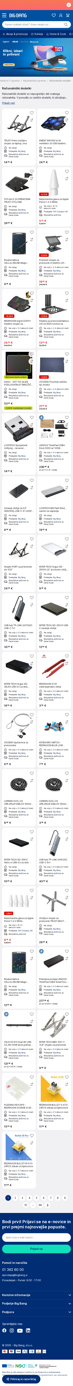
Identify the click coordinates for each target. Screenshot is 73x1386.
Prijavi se (36, 1249)
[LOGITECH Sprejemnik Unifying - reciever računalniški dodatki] (19, 444)
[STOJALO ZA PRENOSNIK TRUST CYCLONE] (19, 196)
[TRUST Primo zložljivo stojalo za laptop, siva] (19, 137)
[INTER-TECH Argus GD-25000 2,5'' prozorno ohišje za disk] (54, 563)
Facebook (4, 1330)
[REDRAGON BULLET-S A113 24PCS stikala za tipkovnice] (54, 1101)
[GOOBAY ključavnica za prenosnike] (19, 739)
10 (25, 1205)
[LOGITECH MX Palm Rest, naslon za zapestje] (54, 504)
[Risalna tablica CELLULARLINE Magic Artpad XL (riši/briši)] (19, 977)
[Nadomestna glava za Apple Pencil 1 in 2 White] (54, 196)
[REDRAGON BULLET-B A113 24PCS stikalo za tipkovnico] (19, 1160)
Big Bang (22, 151)
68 (40, 1205)
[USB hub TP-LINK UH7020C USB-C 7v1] (19, 621)
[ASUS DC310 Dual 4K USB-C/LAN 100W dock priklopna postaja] (19, 1040)
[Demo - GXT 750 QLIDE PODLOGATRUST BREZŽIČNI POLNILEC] (19, 381)
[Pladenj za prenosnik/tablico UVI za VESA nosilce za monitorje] (54, 318)
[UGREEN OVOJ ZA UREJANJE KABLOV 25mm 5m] (19, 797)
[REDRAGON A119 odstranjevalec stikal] (54, 680)
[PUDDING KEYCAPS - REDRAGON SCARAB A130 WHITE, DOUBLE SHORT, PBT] (19, 1101)
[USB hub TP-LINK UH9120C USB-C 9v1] (54, 856)
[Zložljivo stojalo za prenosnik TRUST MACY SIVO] (54, 915)
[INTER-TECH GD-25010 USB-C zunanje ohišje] (54, 621)
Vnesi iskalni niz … (28, 24)
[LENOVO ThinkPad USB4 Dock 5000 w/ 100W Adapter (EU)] (54, 444)
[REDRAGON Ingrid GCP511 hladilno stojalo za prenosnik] (19, 318)
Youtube (20, 1330)
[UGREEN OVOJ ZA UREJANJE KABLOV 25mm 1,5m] (54, 797)
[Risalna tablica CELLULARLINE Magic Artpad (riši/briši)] (19, 257)
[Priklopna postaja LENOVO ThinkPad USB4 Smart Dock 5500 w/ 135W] (54, 977)
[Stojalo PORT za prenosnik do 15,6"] (19, 563)
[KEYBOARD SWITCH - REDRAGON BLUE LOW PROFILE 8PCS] (54, 739)
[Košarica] (68, 15)
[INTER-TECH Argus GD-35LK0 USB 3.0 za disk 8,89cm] (19, 680)
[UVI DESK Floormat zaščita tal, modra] (54, 381)
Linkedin (28, 1330)
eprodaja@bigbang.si (14, 1275)
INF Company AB (60, 211)
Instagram (12, 1330)
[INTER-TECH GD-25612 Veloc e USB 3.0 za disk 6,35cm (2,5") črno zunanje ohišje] (19, 856)
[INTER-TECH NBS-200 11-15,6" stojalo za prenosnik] (54, 1040)
